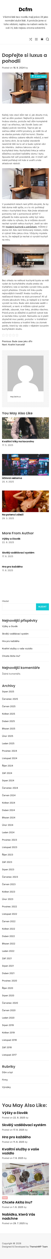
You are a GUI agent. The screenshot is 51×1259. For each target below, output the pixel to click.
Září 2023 (7, 862)
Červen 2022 (9, 921)
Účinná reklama (12, 478)
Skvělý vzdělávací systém (18, 552)
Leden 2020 (8, 1017)
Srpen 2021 (8, 965)
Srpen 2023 (8, 869)
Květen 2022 (8, 928)
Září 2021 (7, 958)
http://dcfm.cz (15, 397)
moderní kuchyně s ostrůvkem (21, 226)
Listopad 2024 (9, 758)
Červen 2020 (9, 1010)
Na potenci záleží (13, 514)
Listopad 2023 (9, 847)
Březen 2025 (8, 728)
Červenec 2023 (10, 877)
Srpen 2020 (8, 995)
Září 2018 (7, 1047)
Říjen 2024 (7, 765)
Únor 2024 (7, 825)
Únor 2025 (7, 736)
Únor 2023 (7, 899)
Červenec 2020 (10, 1003)
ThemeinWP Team (39, 1246)
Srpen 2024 (8, 780)
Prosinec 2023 (9, 839)
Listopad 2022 (9, 914)
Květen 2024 (8, 802)
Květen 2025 (8, 713)
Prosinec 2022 (9, 906)
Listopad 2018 (9, 1040)
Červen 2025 (9, 706)
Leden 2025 (8, 743)
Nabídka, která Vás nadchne (18, 1216)
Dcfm (25, 9)
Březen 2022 (8, 943)
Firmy (5, 1079)
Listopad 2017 (9, 1054)
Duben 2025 (8, 721)
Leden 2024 (8, 832)
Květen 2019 (8, 1032)
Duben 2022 (8, 936)
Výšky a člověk (11, 538)
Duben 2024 (8, 810)
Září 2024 (7, 773)
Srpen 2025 (8, 691)
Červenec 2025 (10, 699)
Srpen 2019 (8, 1025)
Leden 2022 (8, 951)
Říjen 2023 (7, 854)
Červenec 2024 (10, 788)
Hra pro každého (12, 566)
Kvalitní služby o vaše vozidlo (17, 648)
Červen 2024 (9, 795)
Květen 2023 (8, 891)
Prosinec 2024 (9, 750)
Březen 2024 (8, 817)
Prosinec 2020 (9, 980)
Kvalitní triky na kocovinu (18, 441)
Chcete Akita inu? (11, 656)
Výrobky (6, 1087)
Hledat (5, 601)
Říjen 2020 (7, 988)
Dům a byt (7, 1072)
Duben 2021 (8, 973)
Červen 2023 (9, 884)
